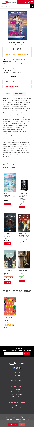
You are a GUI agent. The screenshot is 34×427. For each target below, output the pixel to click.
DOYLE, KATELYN (17, 45)
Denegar (22, 424)
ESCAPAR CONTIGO (7, 194)
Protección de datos (17, 394)
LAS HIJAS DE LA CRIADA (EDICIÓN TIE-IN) (9, 272)
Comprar (7, 204)
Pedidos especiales (17, 408)
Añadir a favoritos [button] (13, 82)
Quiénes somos (17, 405)
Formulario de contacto (17, 380)
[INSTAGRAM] (17, 368)
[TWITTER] (20, 368)
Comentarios (19, 94)
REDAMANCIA (8, 233)
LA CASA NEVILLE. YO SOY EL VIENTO (24, 234)
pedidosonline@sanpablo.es (17, 378)
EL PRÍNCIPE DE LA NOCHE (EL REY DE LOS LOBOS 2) (24, 195)
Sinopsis (7, 94)
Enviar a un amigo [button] (13, 86)
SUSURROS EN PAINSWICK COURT (24, 271)
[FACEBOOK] (14, 368)
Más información (17, 421)
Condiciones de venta (17, 392)
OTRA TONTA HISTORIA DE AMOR (8, 319)
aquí (27, 55)
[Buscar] (32, 6)
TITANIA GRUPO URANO (20, 59)
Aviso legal (17, 389)
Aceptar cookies (13, 424)
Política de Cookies (17, 397)
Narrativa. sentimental (19, 64)
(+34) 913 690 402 (17, 375)
